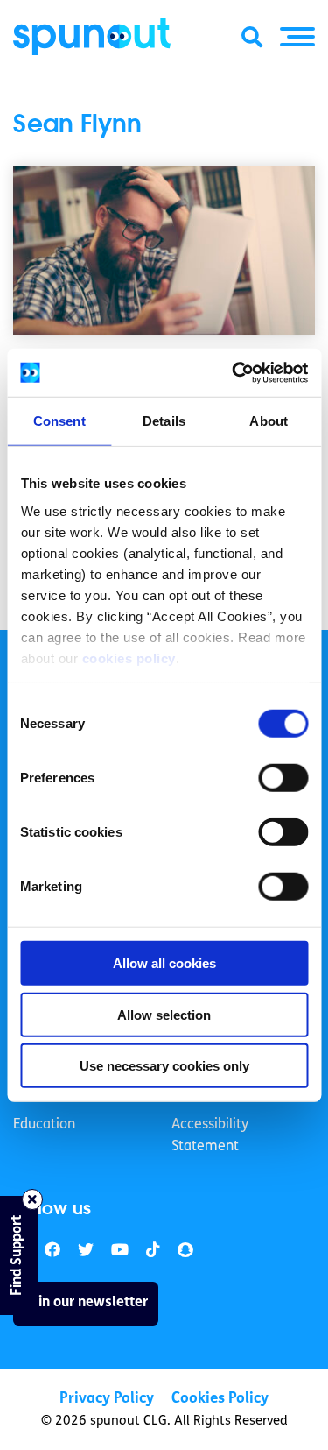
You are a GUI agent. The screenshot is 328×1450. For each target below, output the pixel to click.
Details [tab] (164, 421)
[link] (86, 1250)
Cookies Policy (220, 1398)
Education (44, 1125)
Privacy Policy (106, 1398)
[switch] (283, 778)
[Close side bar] (32, 1199)
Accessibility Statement (209, 1136)
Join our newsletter (86, 1303)
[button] (297, 36)
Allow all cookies (164, 963)
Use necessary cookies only (164, 1065)
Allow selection (164, 1014)
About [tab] (268, 421)
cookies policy (128, 657)
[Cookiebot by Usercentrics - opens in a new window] (233, 372)
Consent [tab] (59, 421)
